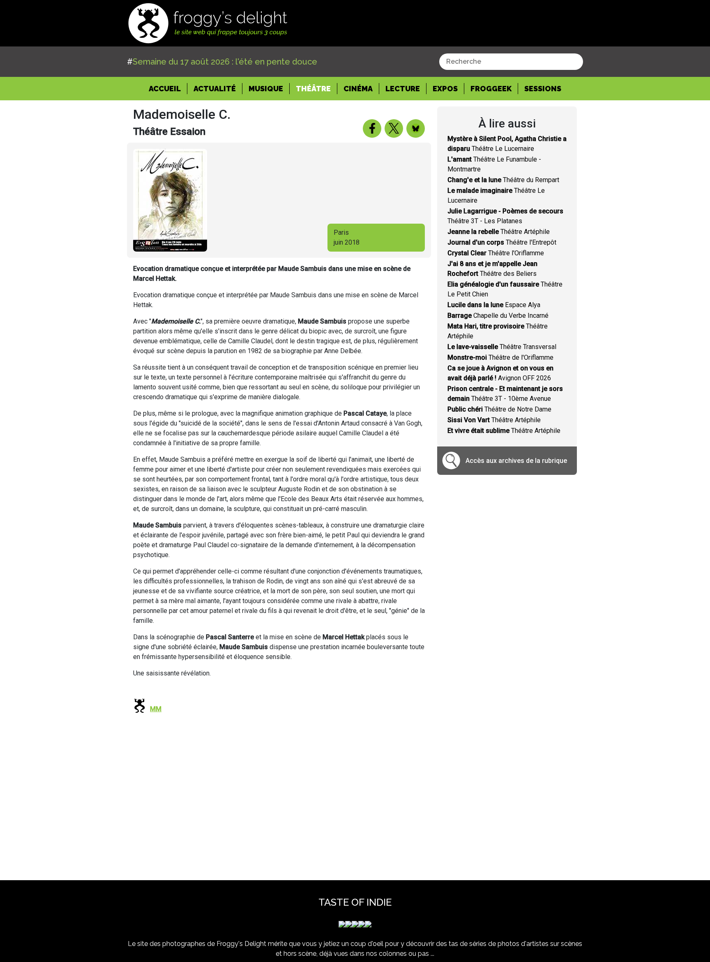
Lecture (402, 88)
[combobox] (511, 61)
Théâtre (313, 88)
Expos (445, 88)
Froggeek (491, 88)
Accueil (168, 88)
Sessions (542, 88)
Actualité (215, 88)
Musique (266, 88)
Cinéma (358, 88)
